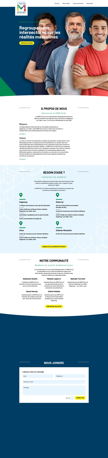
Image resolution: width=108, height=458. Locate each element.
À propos (57, 3)
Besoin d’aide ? (66, 3)
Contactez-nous (27, 43)
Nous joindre (89, 3)
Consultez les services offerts (54, 246)
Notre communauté (78, 3)
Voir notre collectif (54, 306)
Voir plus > (22, 134)
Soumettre (80, 398)
